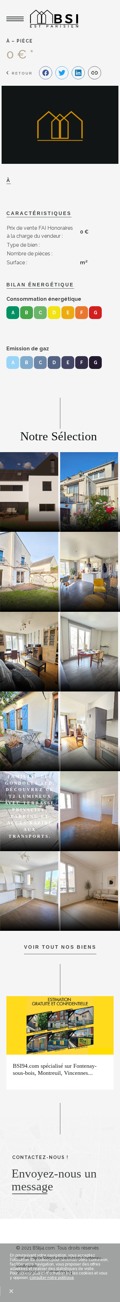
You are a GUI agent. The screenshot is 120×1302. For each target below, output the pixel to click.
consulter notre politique (51, 1277)
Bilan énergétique (40, 284)
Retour (22, 73)
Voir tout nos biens (60, 947)
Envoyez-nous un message (54, 1180)
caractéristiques (38, 213)
